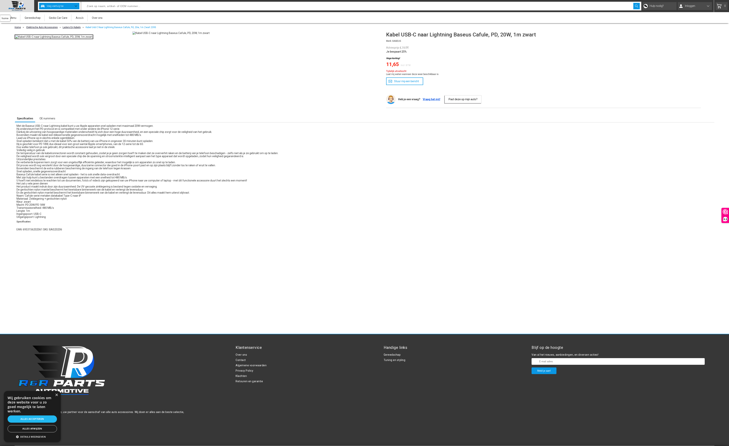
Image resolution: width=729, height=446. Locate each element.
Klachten (241, 375)
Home (18, 27)
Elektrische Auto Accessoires (42, 27)
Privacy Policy (244, 370)
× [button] (56, 395)
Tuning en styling (395, 360)
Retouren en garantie (249, 381)
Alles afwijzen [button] (32, 428)
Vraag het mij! (431, 99)
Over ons (97, 17)
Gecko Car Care (58, 17)
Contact (241, 360)
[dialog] (32, 416)
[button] (32, 436)
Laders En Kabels (72, 27)
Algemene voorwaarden (251, 365)
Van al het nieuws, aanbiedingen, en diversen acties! (565, 354)
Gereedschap (33, 17)
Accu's (80, 17)
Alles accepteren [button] (32, 419)
